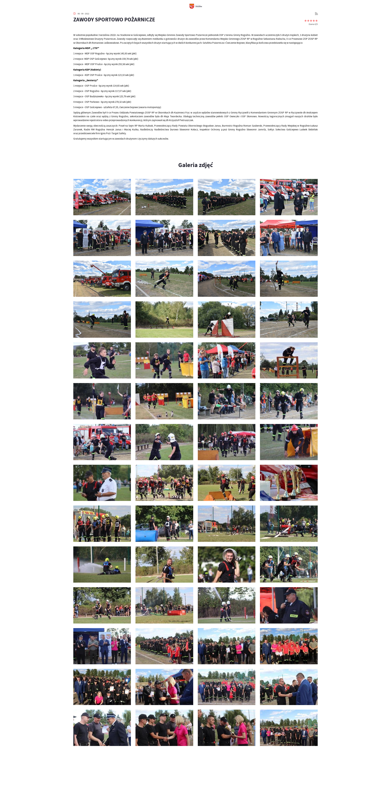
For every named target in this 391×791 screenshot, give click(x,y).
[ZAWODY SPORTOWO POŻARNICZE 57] (289, 319)
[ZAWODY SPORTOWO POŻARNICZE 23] (164, 687)
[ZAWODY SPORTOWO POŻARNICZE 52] (102, 401)
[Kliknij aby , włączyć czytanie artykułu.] (75, 28)
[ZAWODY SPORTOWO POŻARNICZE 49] (289, 401)
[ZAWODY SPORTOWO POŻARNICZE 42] (226, 483)
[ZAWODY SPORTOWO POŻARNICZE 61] (289, 279)
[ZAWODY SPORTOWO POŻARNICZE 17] (289, 728)
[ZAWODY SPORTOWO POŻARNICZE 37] (289, 524)
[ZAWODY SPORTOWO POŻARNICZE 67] (164, 238)
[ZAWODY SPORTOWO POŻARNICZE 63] (164, 279)
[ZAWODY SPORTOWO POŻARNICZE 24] (102, 687)
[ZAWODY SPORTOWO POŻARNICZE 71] (164, 197)
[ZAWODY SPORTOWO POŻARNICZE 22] (226, 687)
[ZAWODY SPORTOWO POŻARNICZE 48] (102, 442)
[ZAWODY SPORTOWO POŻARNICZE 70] (226, 197)
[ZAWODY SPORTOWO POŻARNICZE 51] (164, 401)
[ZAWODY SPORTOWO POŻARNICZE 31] (164, 605)
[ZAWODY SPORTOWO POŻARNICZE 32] (102, 605)
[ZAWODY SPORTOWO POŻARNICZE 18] (226, 728)
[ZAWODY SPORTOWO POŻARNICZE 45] (289, 442)
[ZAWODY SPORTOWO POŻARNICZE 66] (226, 238)
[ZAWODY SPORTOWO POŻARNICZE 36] (102, 564)
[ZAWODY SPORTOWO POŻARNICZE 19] (164, 728)
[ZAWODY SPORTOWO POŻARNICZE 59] (164, 319)
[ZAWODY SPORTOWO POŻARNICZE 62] (226, 279)
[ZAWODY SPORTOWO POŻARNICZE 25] (289, 646)
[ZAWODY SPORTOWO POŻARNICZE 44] (102, 483)
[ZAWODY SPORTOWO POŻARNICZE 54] (226, 360)
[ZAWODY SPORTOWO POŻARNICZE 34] (226, 564)
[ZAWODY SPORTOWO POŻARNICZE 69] (289, 197)
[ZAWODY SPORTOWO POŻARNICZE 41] (289, 483)
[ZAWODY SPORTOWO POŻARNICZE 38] (226, 524)
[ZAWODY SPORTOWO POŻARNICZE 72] (102, 197)
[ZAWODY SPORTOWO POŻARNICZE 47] (164, 442)
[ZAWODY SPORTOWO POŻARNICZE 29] (289, 605)
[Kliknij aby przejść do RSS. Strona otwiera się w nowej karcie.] (316, 13)
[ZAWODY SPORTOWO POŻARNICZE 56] (102, 360)
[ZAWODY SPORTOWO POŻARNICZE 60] (102, 319)
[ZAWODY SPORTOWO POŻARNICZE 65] (289, 238)
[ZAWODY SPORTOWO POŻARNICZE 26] (226, 646)
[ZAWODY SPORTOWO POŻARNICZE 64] (102, 279)
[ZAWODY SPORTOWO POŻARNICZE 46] (226, 442)
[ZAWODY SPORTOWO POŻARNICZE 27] (164, 646)
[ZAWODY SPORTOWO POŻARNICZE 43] (164, 483)
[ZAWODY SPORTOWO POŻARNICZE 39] (164, 524)
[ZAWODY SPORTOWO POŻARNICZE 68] (102, 238)
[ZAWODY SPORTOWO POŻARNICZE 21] (289, 687)
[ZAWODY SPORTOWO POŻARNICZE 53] (289, 360)
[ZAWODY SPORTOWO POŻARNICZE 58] (226, 319)
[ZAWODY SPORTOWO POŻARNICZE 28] (102, 646)
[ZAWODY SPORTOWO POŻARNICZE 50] (226, 401)
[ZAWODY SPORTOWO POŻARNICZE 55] (164, 360)
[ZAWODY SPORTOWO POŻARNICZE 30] (226, 605)
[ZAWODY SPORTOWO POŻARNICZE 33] (289, 564)
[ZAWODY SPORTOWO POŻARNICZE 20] (102, 728)
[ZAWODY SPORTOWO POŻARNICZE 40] (102, 524)
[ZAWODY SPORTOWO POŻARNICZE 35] (164, 564)
